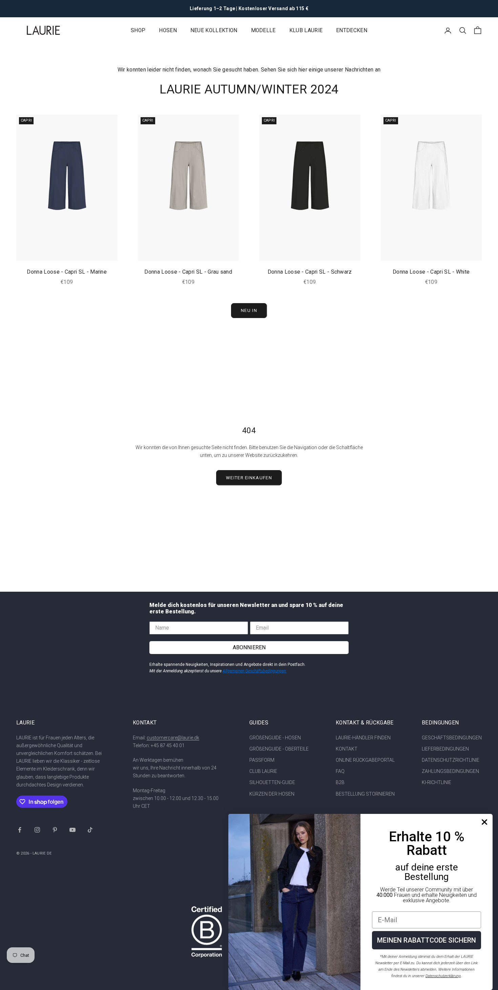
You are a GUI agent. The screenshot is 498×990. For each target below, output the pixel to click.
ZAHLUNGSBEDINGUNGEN (450, 771)
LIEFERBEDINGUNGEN (445, 749)
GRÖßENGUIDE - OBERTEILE (279, 749)
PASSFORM (261, 760)
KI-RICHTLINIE (436, 782)
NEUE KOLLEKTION (213, 30)
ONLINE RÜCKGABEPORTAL (365, 760)
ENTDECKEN (351, 30)
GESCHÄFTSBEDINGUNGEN (452, 737)
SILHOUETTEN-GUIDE (272, 782)
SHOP (138, 30)
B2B (340, 782)
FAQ (340, 771)
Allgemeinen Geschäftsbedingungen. (255, 671)
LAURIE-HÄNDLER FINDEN (363, 737)
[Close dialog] (484, 822)
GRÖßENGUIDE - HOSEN (275, 737)
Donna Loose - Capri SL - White (431, 272)
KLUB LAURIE (306, 30)
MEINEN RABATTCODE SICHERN (426, 940)
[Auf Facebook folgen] (19, 829)
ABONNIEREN (249, 647)
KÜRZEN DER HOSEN (271, 794)
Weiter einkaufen (249, 477)
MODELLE (263, 30)
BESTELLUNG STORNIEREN (365, 794)
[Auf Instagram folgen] (37, 829)
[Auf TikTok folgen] (90, 829)
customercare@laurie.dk (173, 737)
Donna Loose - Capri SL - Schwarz (310, 272)
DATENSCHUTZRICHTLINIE (450, 760)
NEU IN (249, 310)
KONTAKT (346, 749)
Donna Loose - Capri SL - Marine (67, 272)
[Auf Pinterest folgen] (54, 829)
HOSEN (168, 30)
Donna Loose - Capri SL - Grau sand (188, 272)
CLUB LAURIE (263, 771)
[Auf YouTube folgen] (72, 829)
